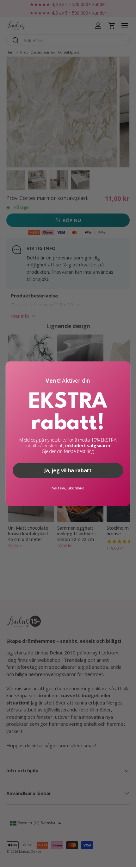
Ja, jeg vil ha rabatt (68, 470)
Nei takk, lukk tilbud (68, 487)
